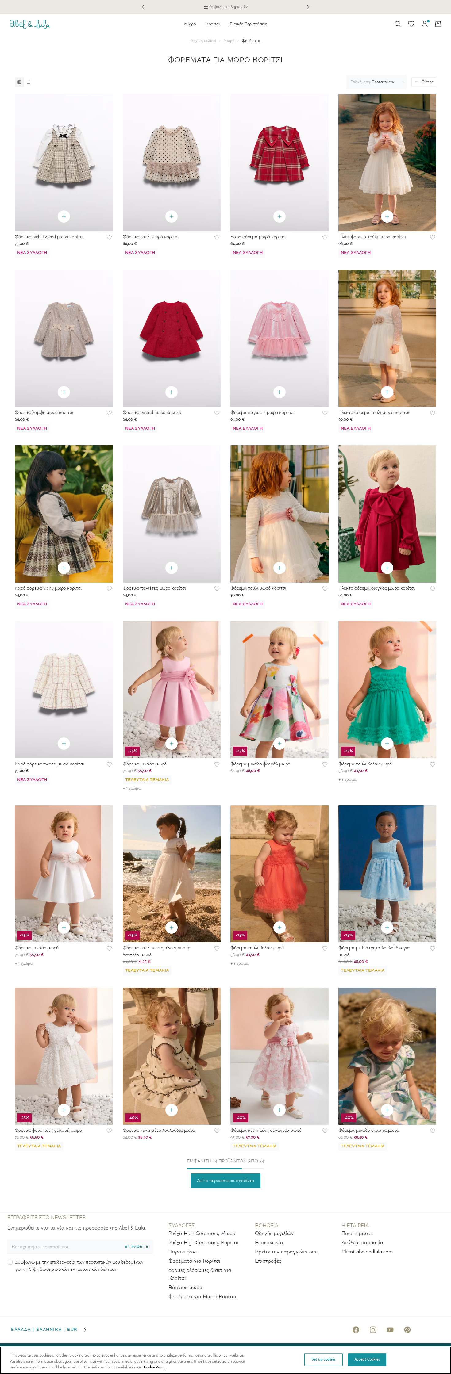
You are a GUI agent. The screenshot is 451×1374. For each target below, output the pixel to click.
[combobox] (375, 82)
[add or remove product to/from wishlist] (109, 237)
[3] (19, 82)
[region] (225, 1360)
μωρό (228, 41)
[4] (28, 82)
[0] (411, 24)
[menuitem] (190, 24)
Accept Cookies (367, 1360)
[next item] (308, 7)
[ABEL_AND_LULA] (30, 24)
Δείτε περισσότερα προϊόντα (225, 1181)
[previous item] (143, 7)
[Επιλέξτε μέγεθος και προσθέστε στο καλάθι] (64, 216)
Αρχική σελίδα (203, 41)
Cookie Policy (155, 1367)
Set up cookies (323, 1360)
